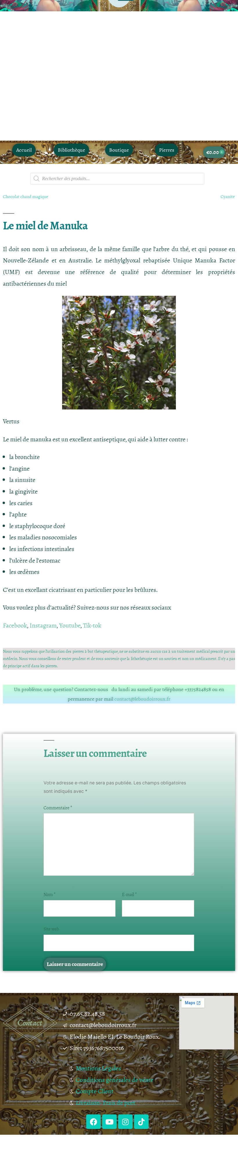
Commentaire (58, 807)
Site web (51, 929)
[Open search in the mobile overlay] (117, 178)
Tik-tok (92, 625)
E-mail (129, 894)
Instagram (43, 625)
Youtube (69, 625)
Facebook (15, 625)
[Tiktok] (141, 1121)
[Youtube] (109, 1121)
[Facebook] (93, 1121)
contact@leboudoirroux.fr (142, 699)
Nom (50, 894)
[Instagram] (125, 1121)
